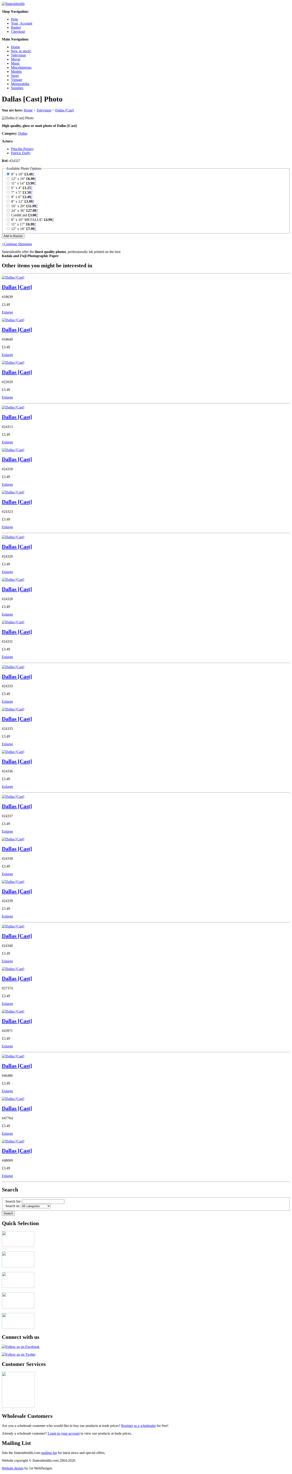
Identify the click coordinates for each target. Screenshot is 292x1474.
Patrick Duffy (21, 153)
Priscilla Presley (22, 149)
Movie (15, 59)
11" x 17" (18, 224)
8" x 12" (17, 201)
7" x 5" (16, 192)
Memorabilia (20, 84)
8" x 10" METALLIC (27, 220)
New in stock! (21, 51)
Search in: (12, 1206)
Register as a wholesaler (138, 1426)
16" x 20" (18, 206)
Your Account (21, 23)
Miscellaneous (21, 67)
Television (18, 55)
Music (15, 63)
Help (14, 19)
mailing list (49, 1453)
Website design (12, 1468)
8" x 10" (17, 174)
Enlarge (7, 312)
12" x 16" (18, 179)
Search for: (13, 1201)
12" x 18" (18, 229)
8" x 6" (16, 197)
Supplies (17, 88)
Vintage (16, 80)
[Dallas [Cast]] (13, 277)
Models (16, 71)
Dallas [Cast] (64, 110)
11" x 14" (18, 183)
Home (15, 47)
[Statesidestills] (13, 4)
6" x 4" (16, 188)
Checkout (18, 31)
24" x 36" (18, 210)
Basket (16, 27)
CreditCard (19, 215)
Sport (15, 76)
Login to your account (64, 1433)
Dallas (22, 133)
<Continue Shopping (17, 244)
